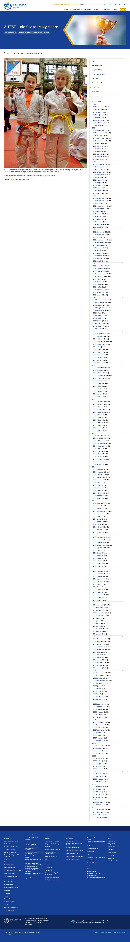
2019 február (97, 360)
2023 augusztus (98, 208)
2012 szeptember (99, 579)
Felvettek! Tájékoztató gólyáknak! (31, 838)
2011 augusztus (98, 615)
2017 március (97, 425)
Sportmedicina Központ (11, 907)
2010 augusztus (98, 649)
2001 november (98, 812)
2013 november (98, 540)
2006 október (97, 748)
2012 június (97, 587)
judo (16, 179)
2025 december (98, 130)
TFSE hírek (15, 53)
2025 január (97, 159)
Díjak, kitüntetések (9, 873)
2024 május (97, 182)
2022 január (97, 261)
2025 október (97, 135)
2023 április (97, 219)
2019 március (97, 357)
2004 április (97, 776)
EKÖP (88, 868)
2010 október (97, 644)
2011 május (96, 623)
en (124, 4)
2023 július (96, 211)
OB (28, 179)
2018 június (97, 383)
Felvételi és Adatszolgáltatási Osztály (75, 844)
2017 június (97, 417)
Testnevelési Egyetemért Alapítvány (11, 855)
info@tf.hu (28, 924)
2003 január (97, 797)
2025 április (97, 151)
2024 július (97, 177)
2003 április (97, 792)
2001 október (97, 815)
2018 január (97, 396)
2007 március (98, 738)
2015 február (97, 496)
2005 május (97, 763)
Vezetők (6, 859)
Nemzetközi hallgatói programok (51, 873)
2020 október (97, 305)
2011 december (98, 605)
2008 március (98, 712)
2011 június (96, 621)
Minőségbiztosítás (9, 867)
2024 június (97, 180)
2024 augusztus (98, 175)
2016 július (96, 448)
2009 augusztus (98, 683)
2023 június (97, 214)
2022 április (97, 253)
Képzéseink (69, 838)
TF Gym (6, 904)
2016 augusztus (98, 446)
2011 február (97, 631)
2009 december (98, 673)
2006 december (98, 745)
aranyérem (22, 179)
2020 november (98, 302)
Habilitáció (90, 860)
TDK (88, 854)
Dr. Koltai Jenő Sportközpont (12, 870)
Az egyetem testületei (10, 876)
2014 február (97, 529)
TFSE (12, 179)
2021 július (96, 279)
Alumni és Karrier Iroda (11, 887)
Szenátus (7, 862)
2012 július (96, 584)
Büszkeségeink (97, 65)
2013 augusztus (98, 547)
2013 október (97, 542)
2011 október (97, 610)
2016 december (98, 435)
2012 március (97, 595)
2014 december (98, 503)
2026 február (97, 123)
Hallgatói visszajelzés (52, 880)
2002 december (98, 802)
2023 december (98, 198)
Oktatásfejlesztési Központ (74, 850)
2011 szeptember (98, 613)
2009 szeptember (99, 681)
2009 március (98, 696)
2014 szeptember (99, 511)
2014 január (97, 532)
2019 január (97, 363)
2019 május (97, 352)
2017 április (97, 422)
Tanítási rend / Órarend (52, 841)
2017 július (96, 415)
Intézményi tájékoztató (52, 877)
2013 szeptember (99, 545)
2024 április (97, 185)
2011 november (98, 607)
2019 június (97, 349)
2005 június (97, 761)
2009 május (97, 691)
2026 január (97, 125)
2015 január (97, 498)
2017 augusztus (98, 412)
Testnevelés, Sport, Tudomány (96, 857)
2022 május (97, 250)
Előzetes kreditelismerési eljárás (32, 856)
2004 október (97, 774)
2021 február (97, 292)
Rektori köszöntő (9, 844)
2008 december (98, 704)
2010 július (96, 652)
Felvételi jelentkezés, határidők (31, 849)
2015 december (98, 469)
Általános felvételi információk (30, 845)
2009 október (97, 678)
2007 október (97, 727)
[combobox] (93, 4)
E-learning (74, 4)
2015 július (96, 482)
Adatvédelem (116, 932)
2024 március (97, 188)
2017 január (97, 430)
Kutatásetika (91, 863)
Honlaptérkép (106, 932)
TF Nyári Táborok (9, 910)
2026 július (97, 109)
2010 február (97, 665)
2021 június (97, 282)
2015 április (97, 490)
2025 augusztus (98, 141)
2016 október (97, 441)
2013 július (96, 550)
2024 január (97, 193)
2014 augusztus (98, 514)
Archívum (95, 91)
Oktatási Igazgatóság (72, 847)
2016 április (97, 456)
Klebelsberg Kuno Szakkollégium (50, 852)
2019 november (98, 336)
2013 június (97, 553)
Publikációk (90, 851)
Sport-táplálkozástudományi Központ (95, 838)
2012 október (97, 576)
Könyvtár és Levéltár (10, 882)
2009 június (97, 688)
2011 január (97, 634)
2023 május (97, 216)
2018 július (96, 381)
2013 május (97, 555)
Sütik (123, 932)
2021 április (97, 287)
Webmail (69, 4)
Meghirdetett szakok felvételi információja (33, 852)
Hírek (94, 61)
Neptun (64, 4)
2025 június (97, 146)
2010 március (97, 662)
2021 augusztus (98, 276)
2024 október (97, 169)
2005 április (97, 766)
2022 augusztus (98, 242)
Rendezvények (8, 899)
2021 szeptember (99, 274)
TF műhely (48, 867)
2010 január (97, 668)
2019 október (97, 339)
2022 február (97, 258)
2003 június (97, 789)
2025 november (98, 133)
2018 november (98, 370)
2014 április (97, 524)
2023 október (97, 203)
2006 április (97, 751)
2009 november (98, 675)
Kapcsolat (7, 838)
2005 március (98, 769)
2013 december (98, 537)
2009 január (97, 699)
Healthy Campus (9, 901)
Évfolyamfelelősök (51, 856)
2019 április (97, 355)
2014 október (97, 508)
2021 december (98, 266)
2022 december (98, 232)
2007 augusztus (98, 730)
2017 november (98, 404)
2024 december (98, 164)
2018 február (97, 394)
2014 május (97, 521)
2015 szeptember (99, 477)
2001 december (98, 809)
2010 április (97, 660)
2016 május (97, 454)
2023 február (97, 224)
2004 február (97, 782)
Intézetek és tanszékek (73, 859)
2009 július (97, 686)
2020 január (97, 329)
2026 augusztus (98, 107)
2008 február (97, 714)
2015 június (97, 485)
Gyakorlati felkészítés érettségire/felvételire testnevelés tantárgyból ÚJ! (34, 865)
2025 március (97, 154)
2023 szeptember (99, 206)
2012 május (97, 589)
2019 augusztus (98, 344)
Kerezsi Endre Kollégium (52, 849)
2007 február (97, 740)
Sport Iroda (48, 862)
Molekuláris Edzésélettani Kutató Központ (96, 842)
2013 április (97, 558)
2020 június (97, 315)
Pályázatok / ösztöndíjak (52, 844)
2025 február (97, 156)
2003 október (97, 786)
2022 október (97, 237)
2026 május (97, 115)
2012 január (97, 600)
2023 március (97, 222)
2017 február (97, 428)
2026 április (97, 117)
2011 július (96, 618)
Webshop (123, 9)
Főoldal (97, 932)
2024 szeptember (99, 172)
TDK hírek (95, 78)
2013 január (97, 566)
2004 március (98, 779)
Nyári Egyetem (91, 871)
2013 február (97, 563)
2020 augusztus (98, 310)
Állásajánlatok (8, 884)
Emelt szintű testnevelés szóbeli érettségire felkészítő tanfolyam (34, 870)
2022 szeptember (99, 240)
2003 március (98, 794)
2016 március (97, 459)
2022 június (97, 248)
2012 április (97, 592)
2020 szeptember (99, 308)
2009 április (97, 694)
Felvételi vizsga (29, 842)
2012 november (98, 574)
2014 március (97, 527)
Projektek (7, 893)
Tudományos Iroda (92, 848)
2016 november (98, 438)
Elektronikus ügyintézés (11, 841)
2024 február (97, 190)
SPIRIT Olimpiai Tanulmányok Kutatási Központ (96, 874)
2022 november (98, 234)
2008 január (97, 717)
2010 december (98, 639)
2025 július (96, 143)
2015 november (98, 472)
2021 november (98, 268)
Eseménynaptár (97, 96)
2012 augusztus (98, 581)
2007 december (98, 722)
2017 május (97, 420)
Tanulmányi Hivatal (72, 841)
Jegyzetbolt (48, 870)
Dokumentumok (9, 864)
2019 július (96, 347)
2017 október (97, 407)
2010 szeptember (99, 647)
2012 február (97, 597)
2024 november (98, 167)
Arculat (6, 896)
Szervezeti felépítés (10, 852)
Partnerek (7, 890)
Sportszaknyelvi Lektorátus (74, 856)
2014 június (97, 519)
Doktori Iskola (91, 846)
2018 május (97, 386)
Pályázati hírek (97, 83)
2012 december (98, 571)
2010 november (98, 641)
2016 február (97, 462)
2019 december (98, 334)
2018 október (97, 373)
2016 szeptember (99, 443)
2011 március (97, 629)
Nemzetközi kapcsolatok (11, 879)
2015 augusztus (98, 480)
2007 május (97, 735)
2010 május (97, 657)
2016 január (97, 464)
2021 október (97, 271)
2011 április (96, 626)
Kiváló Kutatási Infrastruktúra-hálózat (96, 878)
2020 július (97, 313)
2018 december (98, 367)
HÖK (46, 859)
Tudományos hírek (98, 74)
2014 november (98, 506)
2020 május (97, 318)
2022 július (96, 245)
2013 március (97, 561)
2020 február (97, 326)
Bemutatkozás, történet (11, 846)
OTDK (88, 865)
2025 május (97, 149)
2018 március (97, 391)
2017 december (98, 401)
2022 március (97, 256)
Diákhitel (48, 846)
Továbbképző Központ (72, 853)
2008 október (97, 709)
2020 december (98, 300)
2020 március (98, 323)
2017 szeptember (99, 409)
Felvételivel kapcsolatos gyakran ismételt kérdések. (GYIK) (34, 874)
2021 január (97, 295)
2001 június (97, 817)
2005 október (97, 758)
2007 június (97, 732)
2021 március (97, 289)
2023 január (97, 227)
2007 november (98, 725)
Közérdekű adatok (9, 849)
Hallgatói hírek (97, 70)
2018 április (97, 389)
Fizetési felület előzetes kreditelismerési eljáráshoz (33, 860)
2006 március (98, 753)
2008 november (98, 706)
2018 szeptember (99, 375)
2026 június (97, 112)
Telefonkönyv (58, 4)
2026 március (97, 120)
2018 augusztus (98, 378)
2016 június (97, 451)
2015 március (97, 493)
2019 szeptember (99, 341)
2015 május (97, 488)
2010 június (97, 655)
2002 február (97, 805)
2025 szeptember (99, 138)
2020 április (97, 321)
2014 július (96, 516)
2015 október (97, 474)
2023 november (98, 201)
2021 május (97, 284)
